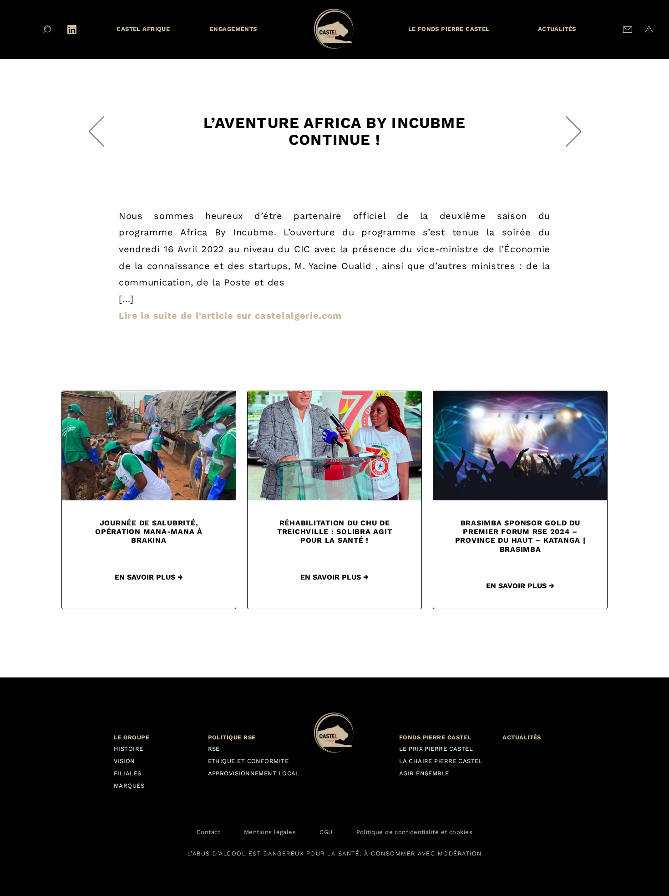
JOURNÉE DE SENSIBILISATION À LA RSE (96, 131)
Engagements (233, 28)
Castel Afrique (143, 28)
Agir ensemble (424, 773)
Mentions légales (270, 832)
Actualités (557, 28)
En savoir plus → (149, 577)
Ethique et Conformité (248, 761)
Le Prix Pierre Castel (436, 748)
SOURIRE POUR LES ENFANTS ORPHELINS (573, 131)
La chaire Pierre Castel (440, 761)
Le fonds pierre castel (449, 28)
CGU (325, 832)
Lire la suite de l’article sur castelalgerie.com (230, 315)
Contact (208, 832)
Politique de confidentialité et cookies (414, 832)
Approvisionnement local (253, 773)
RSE (214, 748)
